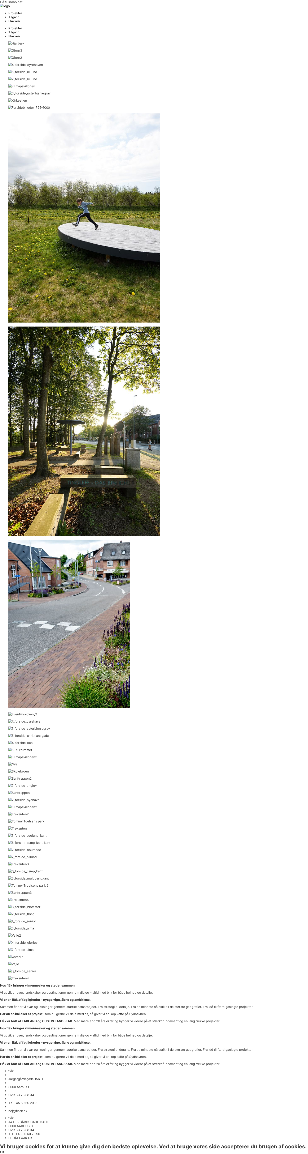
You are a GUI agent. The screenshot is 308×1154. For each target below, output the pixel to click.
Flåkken (14, 21)
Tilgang (13, 17)
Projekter (15, 13)
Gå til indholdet (11, 2)
